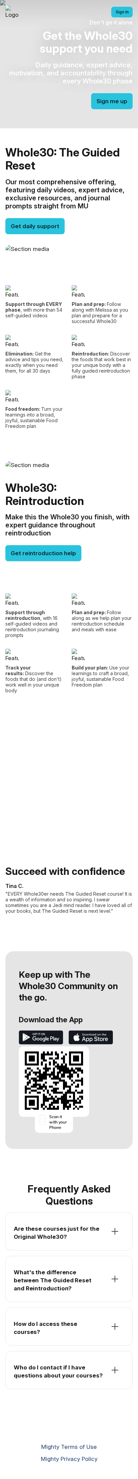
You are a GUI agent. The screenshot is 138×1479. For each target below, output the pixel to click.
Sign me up (111, 101)
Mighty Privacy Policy (69, 1459)
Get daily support (35, 226)
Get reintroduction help (43, 553)
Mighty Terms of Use (69, 1446)
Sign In (122, 11)
